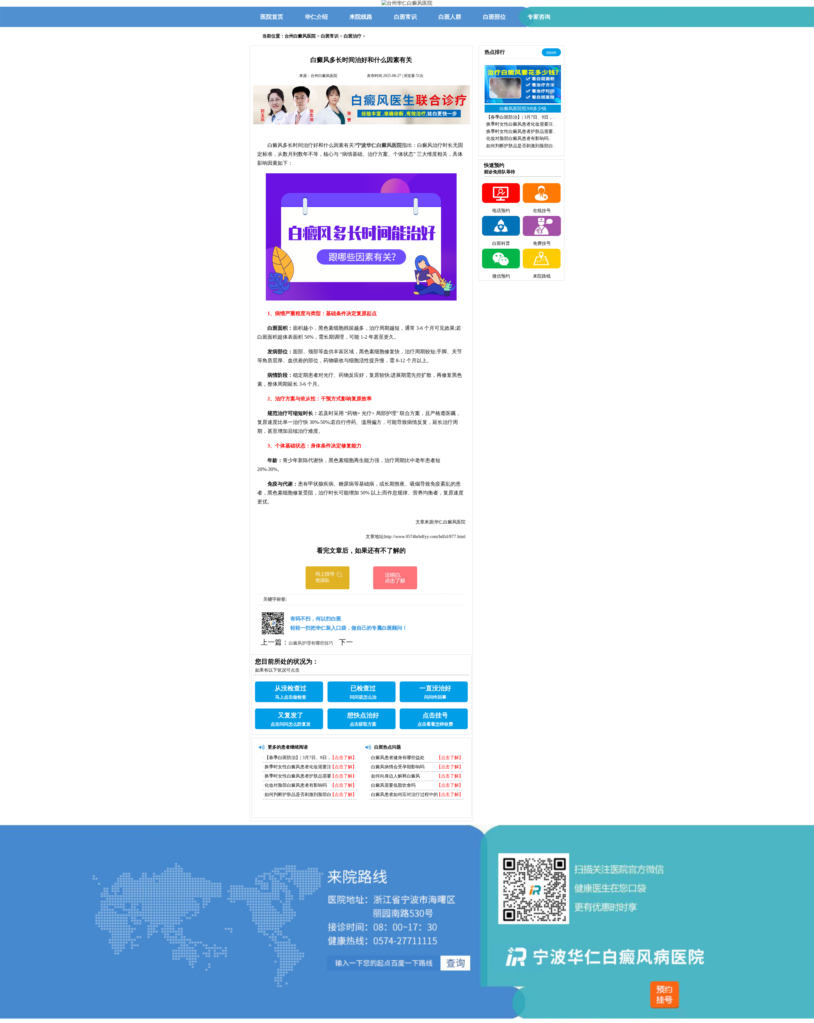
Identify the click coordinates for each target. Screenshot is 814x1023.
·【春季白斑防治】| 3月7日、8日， (297, 757)
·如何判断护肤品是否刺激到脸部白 (297, 794)
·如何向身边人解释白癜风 (394, 776)
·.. (520, 117)
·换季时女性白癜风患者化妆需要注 (297, 766)
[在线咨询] (327, 587)
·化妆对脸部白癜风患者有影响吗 (295, 785)
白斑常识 (330, 36)
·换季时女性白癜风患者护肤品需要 (297, 776)
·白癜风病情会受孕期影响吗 (396, 766)
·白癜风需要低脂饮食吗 (392, 785)
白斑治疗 (353, 36)
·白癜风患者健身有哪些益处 (396, 757)
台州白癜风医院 (300, 36)
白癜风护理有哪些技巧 (311, 643)
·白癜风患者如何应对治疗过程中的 (403, 794)
